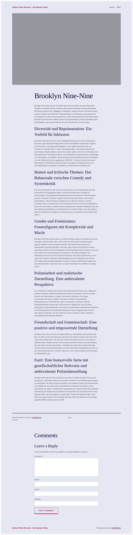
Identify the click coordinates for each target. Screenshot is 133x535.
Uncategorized (36, 417)
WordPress (116, 528)
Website (37, 499)
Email (37, 489)
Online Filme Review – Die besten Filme (30, 7)
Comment (38, 456)
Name (37, 480)
